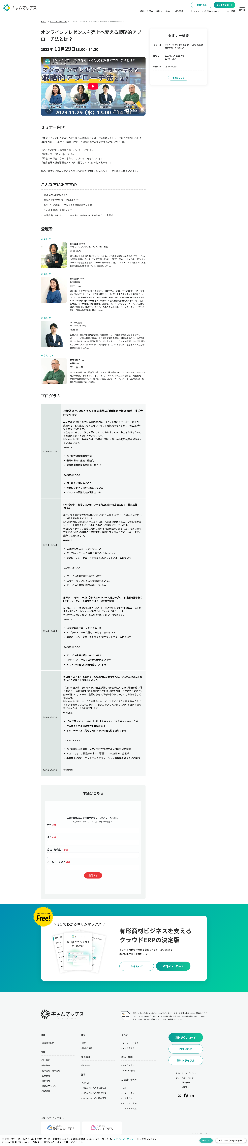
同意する (206, 1140)
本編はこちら (179, 77)
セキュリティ (128, 1093)
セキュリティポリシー (186, 1073)
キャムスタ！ (128, 1048)
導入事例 (179, 11)
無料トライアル (186, 1060)
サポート (126, 1087)
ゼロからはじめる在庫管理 (94, 1087)
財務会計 (46, 1080)
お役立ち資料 (128, 1065)
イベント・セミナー (131, 1042)
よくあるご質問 (129, 1103)
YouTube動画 (128, 1070)
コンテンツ (191, 11)
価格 (167, 11)
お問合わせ (202, 4)
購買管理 (46, 1065)
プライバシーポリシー (186, 1077)
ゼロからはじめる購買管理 (94, 1093)
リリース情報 (228, 11)
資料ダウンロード (225, 4)
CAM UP (86, 1082)
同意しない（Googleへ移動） (231, 1140)
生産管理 (46, 1075)
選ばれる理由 (146, 11)
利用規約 (186, 1082)
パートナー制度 (129, 1108)
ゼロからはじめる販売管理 (94, 1098)
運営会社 (186, 1087)
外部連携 (46, 1091)
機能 (158, 11)
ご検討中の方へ (209, 11)
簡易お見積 (87, 1048)
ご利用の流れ (128, 1098)
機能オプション (49, 1086)
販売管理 (46, 1060)
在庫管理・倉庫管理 (51, 1070)
